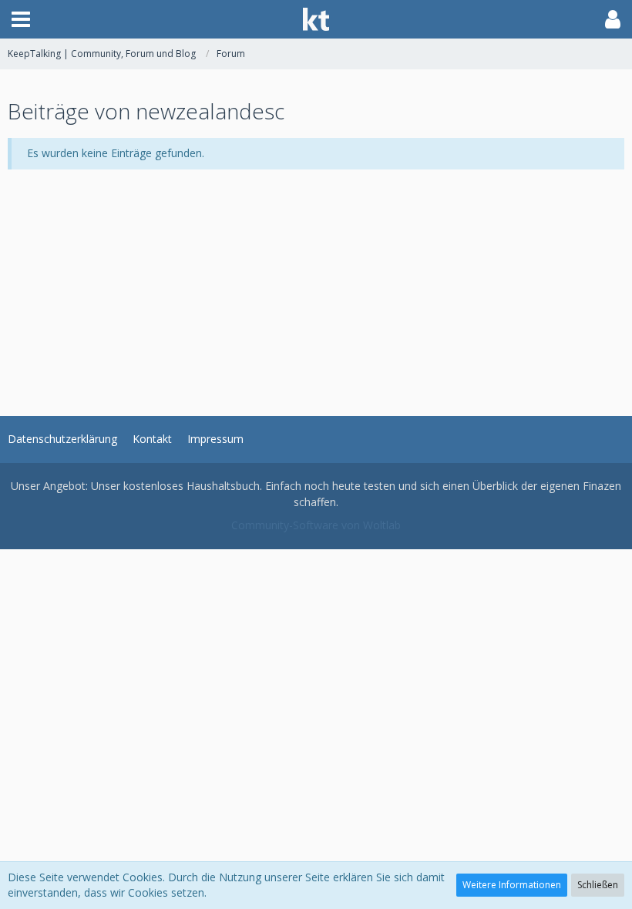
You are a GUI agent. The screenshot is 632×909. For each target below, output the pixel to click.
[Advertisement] (316, 277)
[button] (21, 19)
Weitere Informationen (511, 884)
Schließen (597, 884)
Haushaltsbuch (223, 485)
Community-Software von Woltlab (316, 525)
